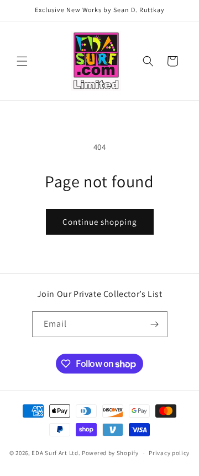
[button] (22, 61)
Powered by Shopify (110, 453)
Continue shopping (99, 222)
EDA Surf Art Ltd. (57, 453)
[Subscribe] (155, 324)
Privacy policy (169, 453)
